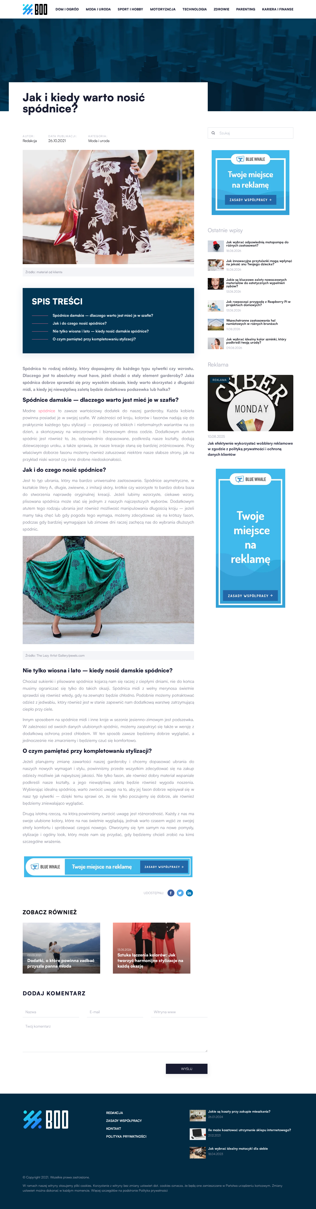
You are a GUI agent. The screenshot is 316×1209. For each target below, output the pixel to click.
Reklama (218, 364)
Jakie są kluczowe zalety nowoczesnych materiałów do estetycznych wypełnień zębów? (256, 283)
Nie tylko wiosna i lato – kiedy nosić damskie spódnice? (101, 331)
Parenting (245, 9)
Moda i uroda (98, 9)
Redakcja (30, 140)
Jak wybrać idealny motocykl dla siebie (238, 1148)
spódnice (46, 410)
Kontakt (113, 1128)
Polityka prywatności (126, 1136)
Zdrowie (221, 9)
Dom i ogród (67, 9)
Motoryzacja (163, 9)
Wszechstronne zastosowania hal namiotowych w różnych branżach (252, 322)
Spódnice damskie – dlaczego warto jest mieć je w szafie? (103, 315)
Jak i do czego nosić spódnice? (80, 323)
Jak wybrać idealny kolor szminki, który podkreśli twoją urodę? (256, 341)
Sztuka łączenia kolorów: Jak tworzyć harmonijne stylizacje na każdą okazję (150, 960)
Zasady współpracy (124, 1121)
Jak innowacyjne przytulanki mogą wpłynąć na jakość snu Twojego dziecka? (259, 262)
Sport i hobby (130, 9)
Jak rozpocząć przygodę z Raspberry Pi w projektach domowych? (258, 303)
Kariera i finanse (277, 9)
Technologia (195, 9)
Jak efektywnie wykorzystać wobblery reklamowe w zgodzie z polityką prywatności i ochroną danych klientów (250, 449)
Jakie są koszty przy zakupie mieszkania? (239, 1111)
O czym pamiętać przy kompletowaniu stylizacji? (94, 339)
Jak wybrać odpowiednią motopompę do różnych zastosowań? (257, 244)
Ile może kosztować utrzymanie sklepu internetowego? (249, 1130)
